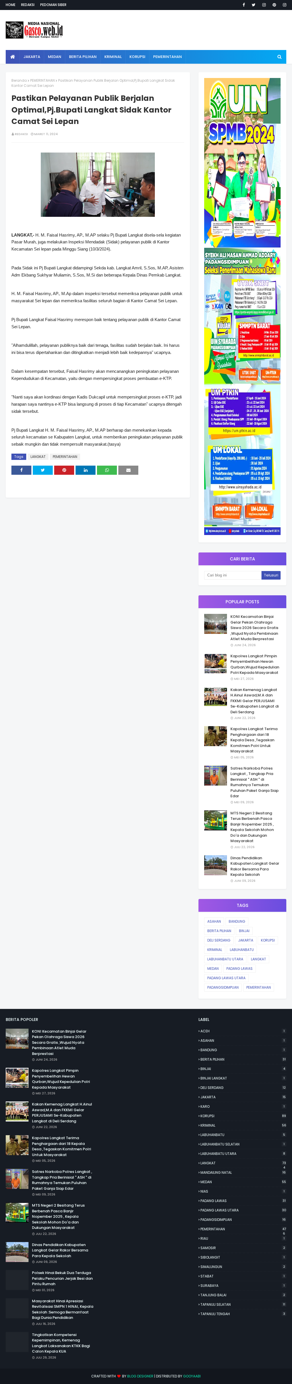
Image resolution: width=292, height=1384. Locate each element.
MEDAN (213, 968)
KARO (242, 1106)
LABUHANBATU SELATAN (242, 1144)
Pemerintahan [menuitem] (167, 56)
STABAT (242, 1276)
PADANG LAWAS (239, 968)
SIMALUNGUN (242, 1266)
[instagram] (264, 5)
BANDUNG (237, 921)
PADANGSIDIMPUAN (223, 987)
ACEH (242, 1031)
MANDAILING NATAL (243, 1172)
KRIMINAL (214, 949)
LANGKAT (38, 456)
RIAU (242, 1238)
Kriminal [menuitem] (113, 56)
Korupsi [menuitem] (137, 56)
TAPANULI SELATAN (242, 1304)
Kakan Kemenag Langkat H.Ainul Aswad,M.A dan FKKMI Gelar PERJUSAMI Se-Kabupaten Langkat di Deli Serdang (254, 701)
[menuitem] (13, 57)
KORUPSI (268, 940)
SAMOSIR (242, 1247)
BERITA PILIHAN (219, 930)
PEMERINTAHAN (42, 80)
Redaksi (28, 4)
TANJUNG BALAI (242, 1295)
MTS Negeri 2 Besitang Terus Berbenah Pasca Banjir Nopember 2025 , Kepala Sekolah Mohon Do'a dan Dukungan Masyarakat (252, 827)
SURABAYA (242, 1285)
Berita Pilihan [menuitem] (83, 56)
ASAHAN (214, 921)
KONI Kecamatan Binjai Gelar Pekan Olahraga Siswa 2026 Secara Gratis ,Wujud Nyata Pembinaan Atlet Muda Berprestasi (254, 628)
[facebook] (244, 5)
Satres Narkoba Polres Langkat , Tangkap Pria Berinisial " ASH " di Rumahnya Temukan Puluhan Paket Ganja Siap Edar (254, 782)
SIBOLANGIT (242, 1257)
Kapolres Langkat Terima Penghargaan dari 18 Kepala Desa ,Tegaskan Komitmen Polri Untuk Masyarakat (253, 740)
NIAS (242, 1191)
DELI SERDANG (218, 940)
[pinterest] (274, 5)
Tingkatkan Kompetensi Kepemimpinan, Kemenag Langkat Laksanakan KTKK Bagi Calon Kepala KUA (61, 1343)
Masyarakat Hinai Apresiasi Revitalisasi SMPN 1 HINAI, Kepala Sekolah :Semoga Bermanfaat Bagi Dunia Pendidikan (62, 1309)
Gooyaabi (192, 1376)
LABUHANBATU (242, 949)
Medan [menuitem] (54, 56)
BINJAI (244, 930)
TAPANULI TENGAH (242, 1313)
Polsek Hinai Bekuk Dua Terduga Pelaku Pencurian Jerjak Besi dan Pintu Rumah (62, 1278)
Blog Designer (140, 1376)
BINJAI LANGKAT (242, 1078)
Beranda (19, 80)
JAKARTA (245, 940)
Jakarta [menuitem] (31, 56)
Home (10, 4)
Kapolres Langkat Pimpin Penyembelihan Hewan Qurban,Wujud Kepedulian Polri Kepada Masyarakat (254, 664)
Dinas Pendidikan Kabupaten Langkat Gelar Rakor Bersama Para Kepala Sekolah (254, 866)
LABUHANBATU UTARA (225, 959)
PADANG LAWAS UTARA (226, 978)
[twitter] (253, 5)
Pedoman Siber (53, 4)
